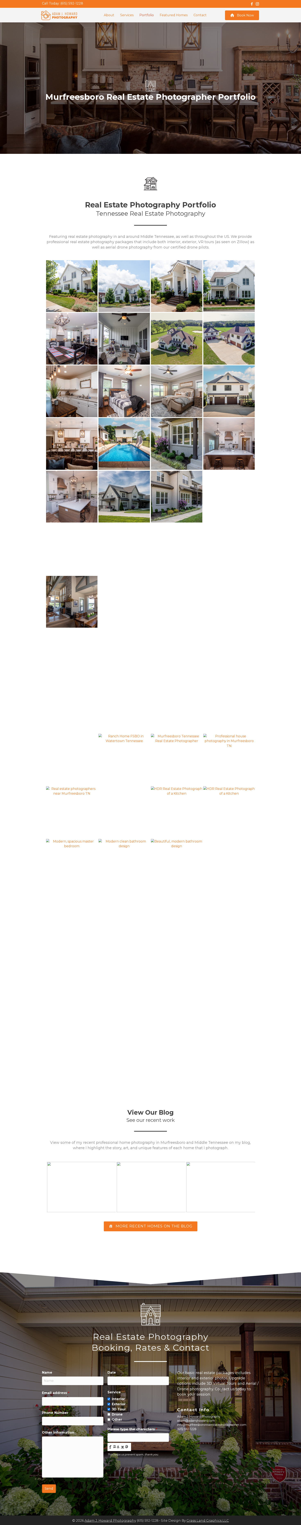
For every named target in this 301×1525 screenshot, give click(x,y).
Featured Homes (174, 15)
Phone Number (55, 1413)
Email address (55, 1393)
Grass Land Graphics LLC (208, 1521)
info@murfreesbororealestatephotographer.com (211, 1425)
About (109, 15)
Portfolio (146, 15)
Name (47, 1372)
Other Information (58, 1432)
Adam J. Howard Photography (110, 1521)
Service (114, 1392)
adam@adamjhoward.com (196, 1421)
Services (127, 15)
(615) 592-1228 (71, 3)
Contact (200, 15)
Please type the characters (132, 1429)
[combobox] (138, 1381)
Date (112, 1372)
